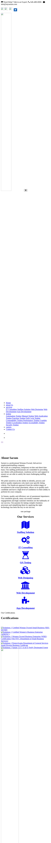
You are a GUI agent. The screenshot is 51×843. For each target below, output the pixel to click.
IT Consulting (11, 409)
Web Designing (37, 409)
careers (8, 427)
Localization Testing (20, 423)
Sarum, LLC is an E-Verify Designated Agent (30, 647)
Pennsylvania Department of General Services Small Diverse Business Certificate (24, 644)
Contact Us (10, 429)
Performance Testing (31, 420)
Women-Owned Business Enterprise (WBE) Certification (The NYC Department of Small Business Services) (24, 638)
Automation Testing (13, 416)
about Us (9, 405)
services (9, 407)
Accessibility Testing (36, 423)
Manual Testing (28, 416)
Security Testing (12, 425)
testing (8, 414)
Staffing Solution (24, 409)
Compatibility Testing (14, 420)
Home (8, 403)
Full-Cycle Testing (33, 418)
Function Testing (18, 418)
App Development (24, 412)
